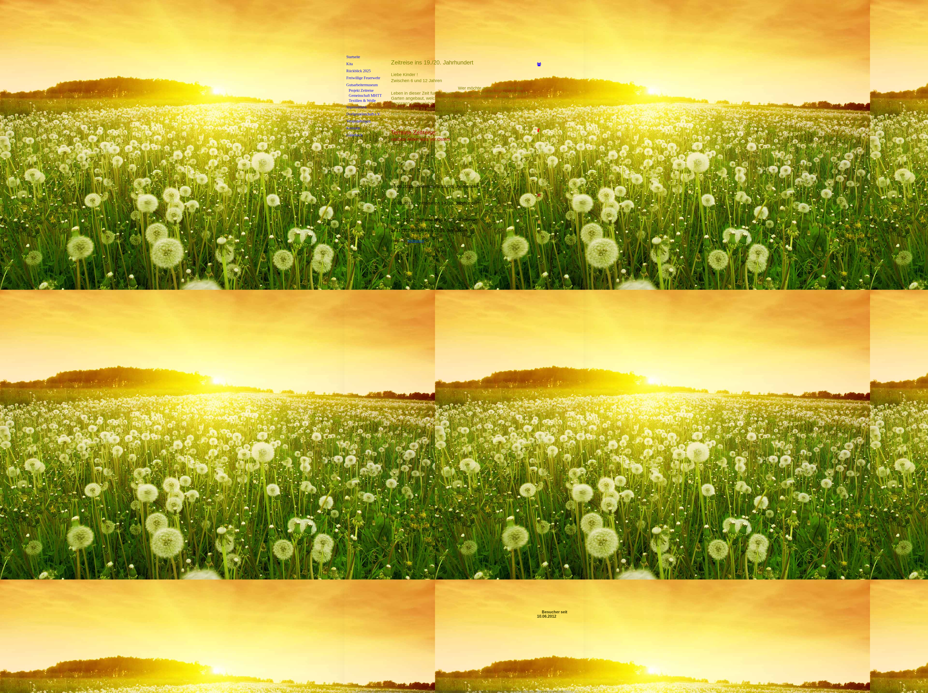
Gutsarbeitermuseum (362, 85)
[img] (464, 27)
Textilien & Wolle (362, 101)
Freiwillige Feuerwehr (363, 78)
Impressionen (356, 107)
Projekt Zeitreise (361, 90)
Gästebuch (354, 135)
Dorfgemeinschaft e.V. (363, 114)
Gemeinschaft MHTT (365, 95)
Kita (349, 64)
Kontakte (353, 128)
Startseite (353, 57)
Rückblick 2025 (358, 71)
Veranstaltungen (358, 121)
